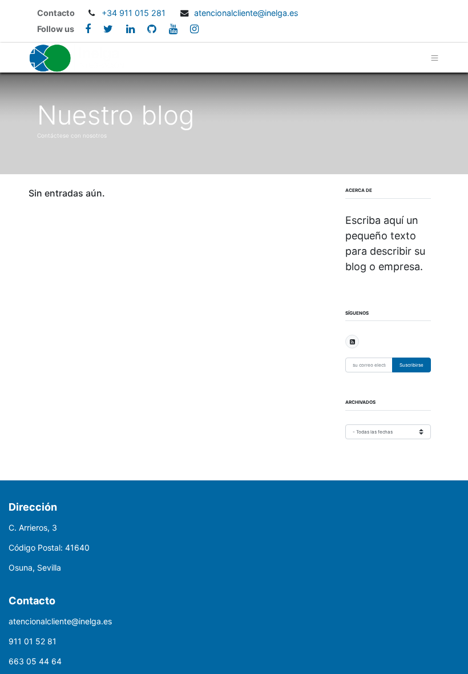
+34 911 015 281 (135, 13)
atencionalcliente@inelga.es (246, 13)
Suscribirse (411, 365)
